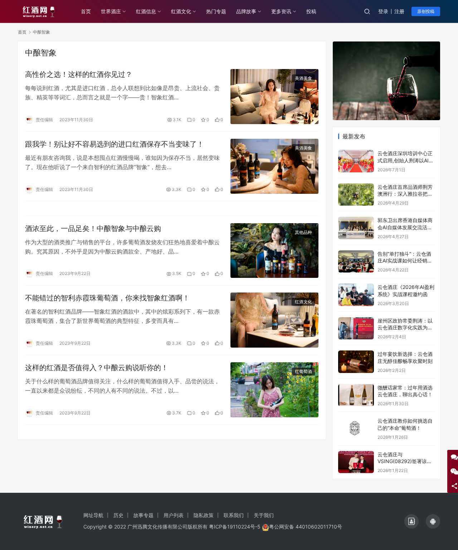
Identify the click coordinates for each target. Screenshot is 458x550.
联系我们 (234, 515)
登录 (383, 11)
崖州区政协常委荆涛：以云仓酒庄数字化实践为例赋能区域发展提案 (405, 328)
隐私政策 (204, 515)
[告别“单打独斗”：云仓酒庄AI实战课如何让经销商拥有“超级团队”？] (356, 261)
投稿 (311, 11)
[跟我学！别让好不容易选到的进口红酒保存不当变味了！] (274, 166)
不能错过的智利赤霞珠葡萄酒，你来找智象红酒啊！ (107, 298)
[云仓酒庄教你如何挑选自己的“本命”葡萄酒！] (356, 428)
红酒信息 (146, 11)
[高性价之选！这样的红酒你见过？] (274, 96)
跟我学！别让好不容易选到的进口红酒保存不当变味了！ (114, 144)
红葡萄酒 (303, 371)
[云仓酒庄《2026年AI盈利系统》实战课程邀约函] (356, 295)
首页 (86, 11)
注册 (399, 11)
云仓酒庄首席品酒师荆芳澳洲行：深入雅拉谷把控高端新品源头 (405, 194)
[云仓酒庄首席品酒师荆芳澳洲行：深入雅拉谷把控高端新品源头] (356, 194)
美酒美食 (303, 78)
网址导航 (93, 515)
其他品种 (303, 232)
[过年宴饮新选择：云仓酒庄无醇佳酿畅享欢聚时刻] (356, 361)
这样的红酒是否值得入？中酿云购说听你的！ (96, 367)
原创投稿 (425, 11)
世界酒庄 (111, 11)
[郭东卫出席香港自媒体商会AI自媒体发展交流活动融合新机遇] (356, 228)
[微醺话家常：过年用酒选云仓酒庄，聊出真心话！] (356, 395)
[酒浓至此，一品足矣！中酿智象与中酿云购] (274, 250)
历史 (118, 515)
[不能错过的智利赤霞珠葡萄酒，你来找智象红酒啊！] (274, 320)
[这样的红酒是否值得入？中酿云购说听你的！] (274, 389)
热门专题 (216, 11)
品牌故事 (246, 11)
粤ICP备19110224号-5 (234, 527)
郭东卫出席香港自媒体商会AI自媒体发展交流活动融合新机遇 (405, 227)
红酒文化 (181, 11)
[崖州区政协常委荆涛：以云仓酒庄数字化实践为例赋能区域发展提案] (356, 328)
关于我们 (264, 515)
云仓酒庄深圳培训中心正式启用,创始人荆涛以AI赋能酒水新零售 (405, 160)
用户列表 (174, 515)
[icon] (411, 521)
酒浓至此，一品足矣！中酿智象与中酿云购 (93, 228)
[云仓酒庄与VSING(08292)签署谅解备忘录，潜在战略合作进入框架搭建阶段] (356, 462)
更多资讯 (281, 11)
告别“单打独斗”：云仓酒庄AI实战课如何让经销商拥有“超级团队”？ (404, 261)
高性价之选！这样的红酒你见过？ (78, 74)
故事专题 (143, 515)
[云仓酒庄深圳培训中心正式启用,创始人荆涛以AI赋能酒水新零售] (356, 161)
